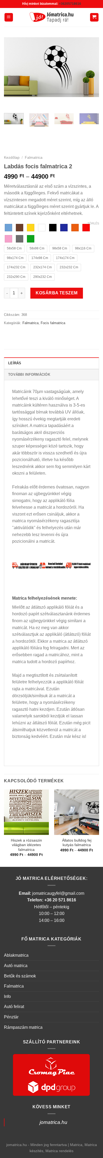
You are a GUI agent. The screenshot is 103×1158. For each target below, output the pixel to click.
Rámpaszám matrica (23, 1027)
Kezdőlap (12, 158)
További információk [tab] (29, 375)
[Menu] (8, 17)
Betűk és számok (20, 976)
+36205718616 (70, 4)
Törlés (93, 223)
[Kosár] (94, 17)
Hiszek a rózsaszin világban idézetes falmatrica (26, 845)
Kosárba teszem (57, 293)
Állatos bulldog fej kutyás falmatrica (76, 842)
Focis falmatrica (53, 323)
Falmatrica (34, 158)
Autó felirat (14, 1006)
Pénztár (11, 1017)
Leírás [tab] (14, 363)
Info (7, 996)
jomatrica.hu (53, 1122)
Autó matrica (15, 965)
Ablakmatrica (16, 955)
